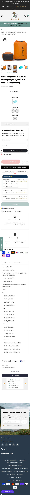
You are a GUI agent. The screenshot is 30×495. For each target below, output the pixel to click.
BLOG (3, 6)
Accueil (3, 30)
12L (18, 111)
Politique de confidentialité (9, 468)
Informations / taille (17, 262)
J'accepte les (13, 425)
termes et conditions (17, 425)
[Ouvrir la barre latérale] (1, 150)
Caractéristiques (6, 262)
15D (15, 119)
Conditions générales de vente (20, 471)
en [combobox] (22, 361)
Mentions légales (11, 474)
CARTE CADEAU (10, 6)
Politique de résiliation (15, 477)
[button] (7, 87)
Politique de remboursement (15, 465)
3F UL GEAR (10, 72)
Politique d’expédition (7, 471)
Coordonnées (19, 474)
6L (13, 111)
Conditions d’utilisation (22, 468)
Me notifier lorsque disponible (15, 151)
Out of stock (15, 204)
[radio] (15, 181)
